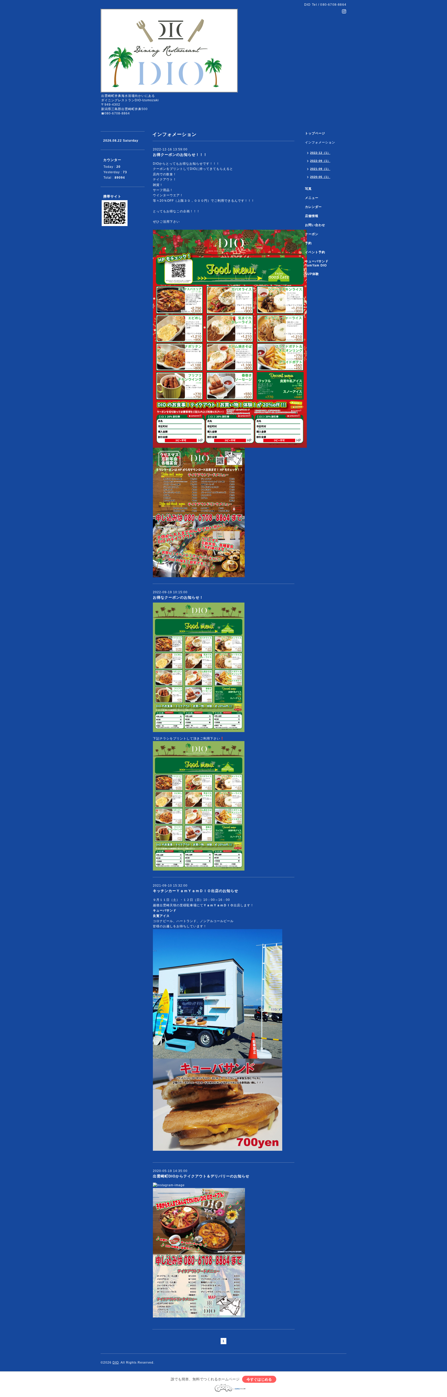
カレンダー (313, 207)
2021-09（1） (320, 168)
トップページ (315, 133)
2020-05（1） (320, 176)
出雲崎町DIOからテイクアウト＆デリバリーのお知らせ (201, 1176)
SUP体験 (312, 274)
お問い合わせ (315, 225)
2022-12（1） (320, 152)
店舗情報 (311, 216)
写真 (308, 189)
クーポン (311, 234)
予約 (308, 243)
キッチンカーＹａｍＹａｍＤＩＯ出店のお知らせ (195, 891)
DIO (116, 1362)
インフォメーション (320, 142)
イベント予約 (315, 252)
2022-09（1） (320, 160)
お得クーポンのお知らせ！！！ (180, 155)
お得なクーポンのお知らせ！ (178, 597)
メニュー (311, 198)
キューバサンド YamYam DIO (318, 263)
